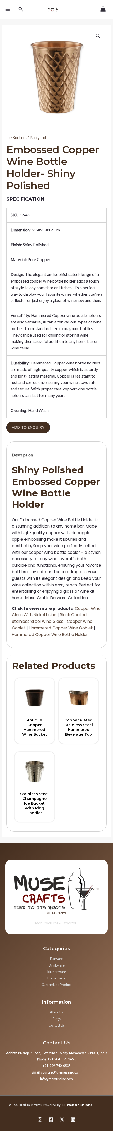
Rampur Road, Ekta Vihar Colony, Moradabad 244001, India (56, 1053)
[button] (98, 36)
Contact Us (57, 1025)
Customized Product (56, 985)
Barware (56, 959)
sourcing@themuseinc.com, (56, 1072)
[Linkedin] (73, 1119)
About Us (56, 1012)
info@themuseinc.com (56, 1079)
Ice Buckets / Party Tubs (27, 137)
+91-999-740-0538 (56, 1066)
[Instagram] (40, 1119)
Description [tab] (22, 455)
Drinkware (57, 965)
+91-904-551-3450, (56, 1059)
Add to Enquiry (28, 427)
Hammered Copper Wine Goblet (61, 628)
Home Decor (56, 978)
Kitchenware (56, 972)
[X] (62, 1119)
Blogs (57, 1019)
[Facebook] (51, 1119)
